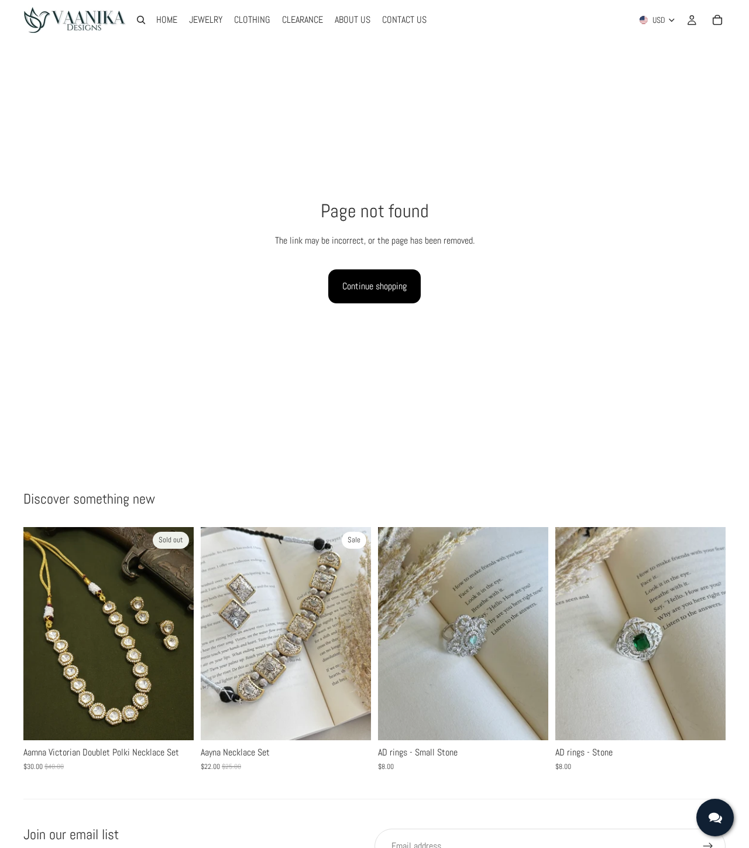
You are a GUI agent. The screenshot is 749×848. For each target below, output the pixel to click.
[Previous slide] (41, 634)
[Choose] (352, 722)
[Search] (141, 20)
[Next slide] (176, 634)
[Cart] (717, 20)
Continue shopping (374, 286)
